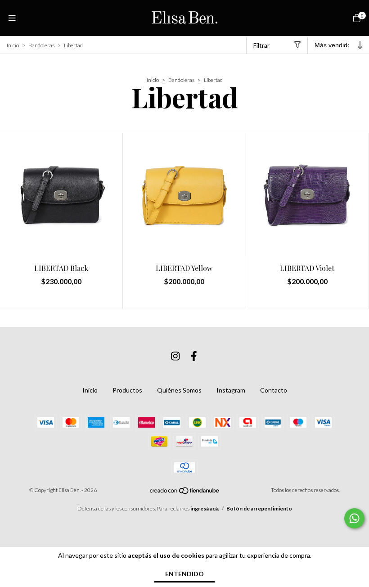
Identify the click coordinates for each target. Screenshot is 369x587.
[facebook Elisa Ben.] (193, 355)
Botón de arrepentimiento (259, 508)
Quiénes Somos (179, 390)
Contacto (273, 390)
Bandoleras (41, 45)
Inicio (13, 45)
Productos (127, 390)
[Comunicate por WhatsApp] (354, 518)
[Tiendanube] (185, 492)
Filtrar (261, 45)
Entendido (184, 574)
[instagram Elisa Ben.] (175, 355)
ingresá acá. (204, 508)
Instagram (230, 390)
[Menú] (12, 18)
